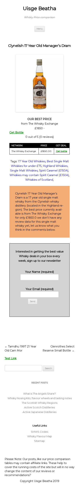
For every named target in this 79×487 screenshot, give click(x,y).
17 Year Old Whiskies (31, 161)
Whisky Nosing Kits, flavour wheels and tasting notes (39, 398)
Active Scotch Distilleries (39, 407)
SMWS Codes (39, 431)
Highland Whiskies (55, 166)
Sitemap (39, 440)
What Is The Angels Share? (39, 393)
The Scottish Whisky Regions (39, 402)
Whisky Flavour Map (39, 436)
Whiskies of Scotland (39, 179)
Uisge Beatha (39, 8)
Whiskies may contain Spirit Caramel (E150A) (39, 175)
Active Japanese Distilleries (39, 411)
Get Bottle (16, 132)
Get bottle (61, 151)
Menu (40, 28)
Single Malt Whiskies (24, 170)
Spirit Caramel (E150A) (53, 170)
